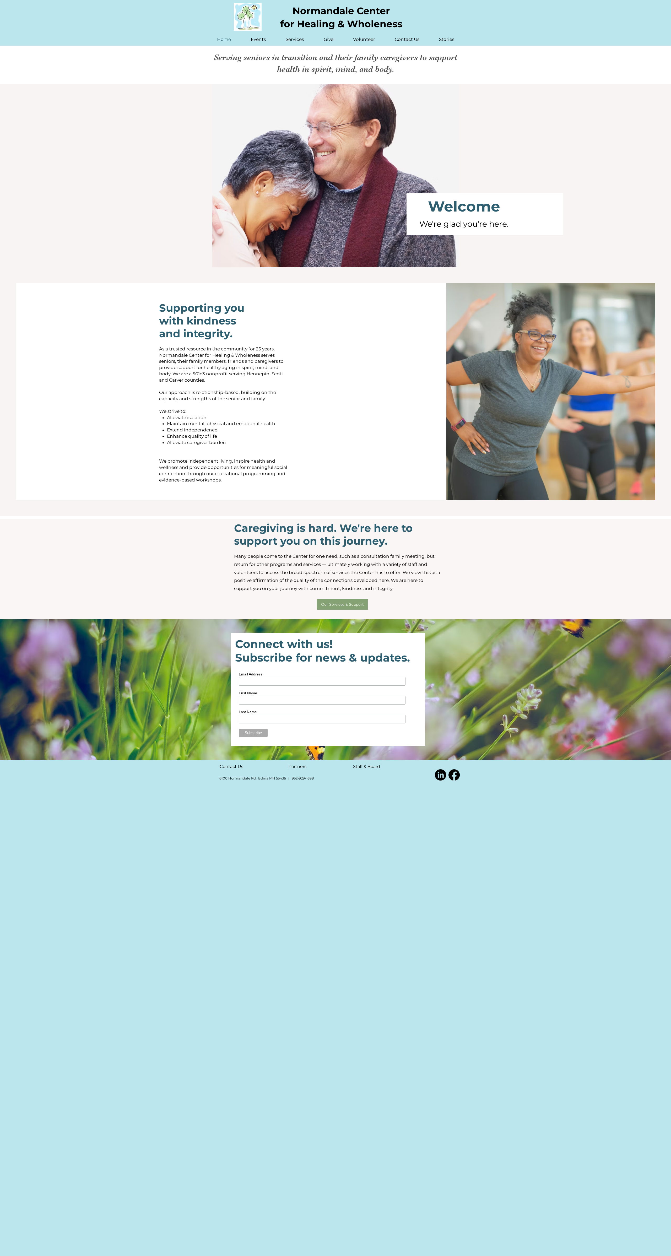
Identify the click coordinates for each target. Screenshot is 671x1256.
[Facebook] (454, 775)
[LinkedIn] (440, 775)
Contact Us (231, 766)
